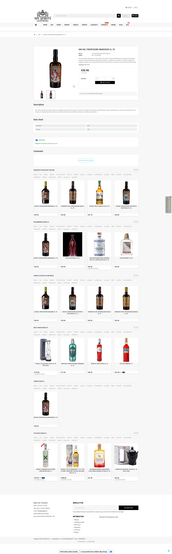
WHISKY (52, 174)
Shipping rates (52, 143)
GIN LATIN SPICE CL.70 (72, 258)
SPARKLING (52, 177)
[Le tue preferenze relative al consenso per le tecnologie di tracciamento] (169, 551)
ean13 (81, 55)
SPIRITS (69, 174)
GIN (40, 174)
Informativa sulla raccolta (69, 552)
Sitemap (76, 532)
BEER (112, 174)
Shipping (76, 519)
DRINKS (44, 177)
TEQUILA (82, 174)
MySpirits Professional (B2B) (108, 517)
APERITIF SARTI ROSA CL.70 (99, 363)
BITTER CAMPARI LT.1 (126, 363)
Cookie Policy (91, 541)
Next (137, 170)
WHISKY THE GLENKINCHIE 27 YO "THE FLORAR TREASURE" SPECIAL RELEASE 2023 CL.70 (72, 471)
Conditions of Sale (79, 522)
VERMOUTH (37, 177)
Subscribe (129, 508)
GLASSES (106, 174)
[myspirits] (43, 15)
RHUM (35, 174)
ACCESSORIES (127, 174)
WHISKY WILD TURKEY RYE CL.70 (99, 206)
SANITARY (74, 177)
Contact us (77, 529)
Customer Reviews (167, 205)
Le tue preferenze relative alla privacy (94, 552)
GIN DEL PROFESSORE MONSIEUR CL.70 (46, 258)
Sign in (126, 15)
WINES (59, 177)
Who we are (77, 524)
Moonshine (66, 177)
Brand (80, 53)
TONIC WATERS (60, 174)
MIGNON (89, 174)
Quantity (83, 78)
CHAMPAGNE (98, 174)
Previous (135, 170)
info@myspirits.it (42, 511)
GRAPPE (118, 174)
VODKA (45, 174)
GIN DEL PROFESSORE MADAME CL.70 (45, 206)
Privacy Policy (82, 541)
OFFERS (76, 174)
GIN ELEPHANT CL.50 (126, 258)
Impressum (77, 527)
